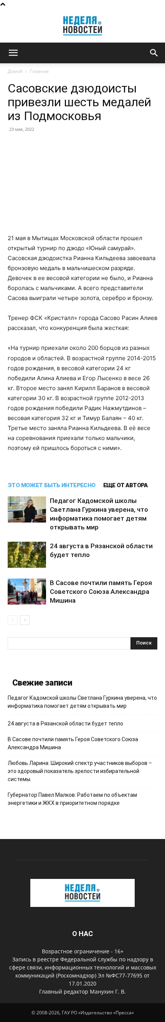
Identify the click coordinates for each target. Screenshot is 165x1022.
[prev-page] (12, 620)
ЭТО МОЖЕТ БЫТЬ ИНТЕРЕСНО (52, 485)
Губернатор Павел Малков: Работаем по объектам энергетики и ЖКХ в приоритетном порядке (72, 799)
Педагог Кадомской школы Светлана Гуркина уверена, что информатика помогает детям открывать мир (82, 702)
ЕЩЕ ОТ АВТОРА (125, 485)
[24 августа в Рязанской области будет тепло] (27, 555)
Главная (39, 71)
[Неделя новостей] (82, 25)
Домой (15, 71)
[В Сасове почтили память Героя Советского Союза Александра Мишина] (27, 592)
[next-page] (25, 620)
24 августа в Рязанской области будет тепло (65, 723)
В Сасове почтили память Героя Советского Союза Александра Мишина (101, 591)
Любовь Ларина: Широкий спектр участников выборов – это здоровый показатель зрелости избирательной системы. (80, 771)
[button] (13, 53)
